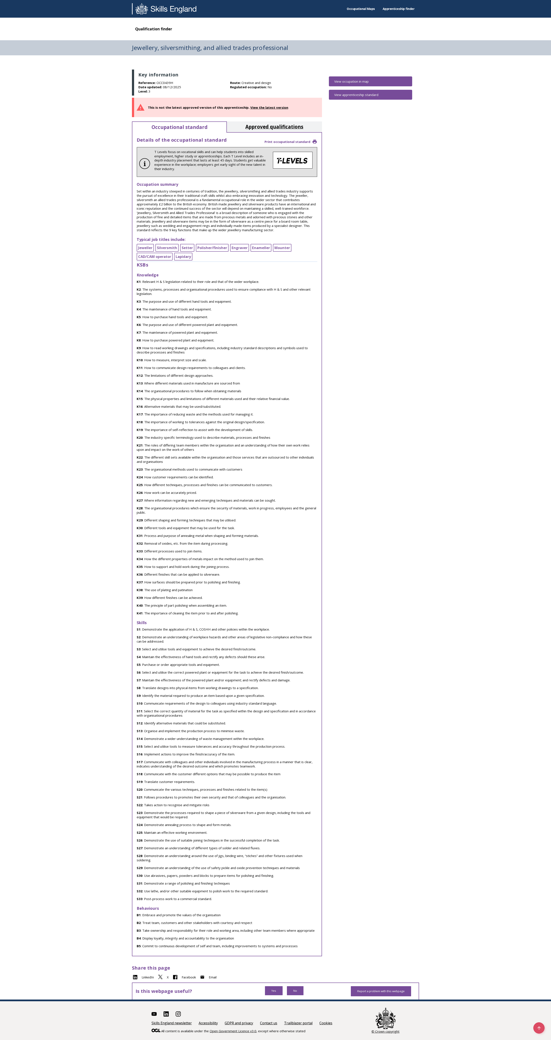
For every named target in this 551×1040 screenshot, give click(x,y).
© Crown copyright (385, 1031)
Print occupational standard (287, 141)
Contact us (268, 1023)
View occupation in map (351, 81)
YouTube (154, 1014)
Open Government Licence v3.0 (233, 1031)
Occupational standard (179, 127)
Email (213, 977)
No (295, 991)
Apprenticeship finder (399, 9)
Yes (273, 991)
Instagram (178, 1014)
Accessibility (208, 1023)
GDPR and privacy (239, 1023)
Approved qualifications (274, 126)
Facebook (189, 977)
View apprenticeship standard (356, 95)
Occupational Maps (361, 9)
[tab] (179, 127)
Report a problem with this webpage (381, 991)
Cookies (325, 1023)
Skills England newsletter (172, 1023)
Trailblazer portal (298, 1023)
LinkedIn (148, 977)
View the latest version (269, 107)
